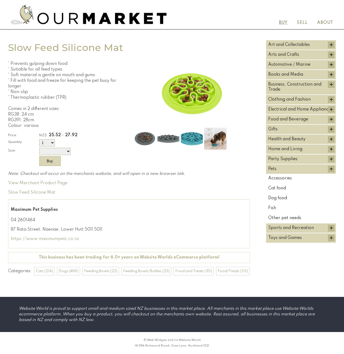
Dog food (277, 198)
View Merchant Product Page (37, 183)
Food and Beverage (288, 119)
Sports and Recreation (291, 228)
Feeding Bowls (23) (100, 271)
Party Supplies (283, 159)
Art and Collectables (289, 45)
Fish (272, 208)
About (325, 23)
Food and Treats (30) (193, 271)
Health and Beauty (287, 139)
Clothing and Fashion (289, 99)
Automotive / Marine (289, 64)
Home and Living (285, 149)
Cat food (277, 188)
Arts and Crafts (283, 55)
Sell (302, 23)
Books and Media (285, 74)
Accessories (280, 178)
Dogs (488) (68, 271)
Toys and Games (285, 238)
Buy (283, 23)
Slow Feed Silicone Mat (31, 192)
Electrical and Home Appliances (300, 109)
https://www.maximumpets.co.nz (45, 239)
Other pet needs (284, 218)
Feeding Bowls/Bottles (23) (146, 271)
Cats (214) (44, 271)
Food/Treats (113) (233, 271)
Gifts (273, 129)
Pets (272, 169)
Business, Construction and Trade (294, 87)
